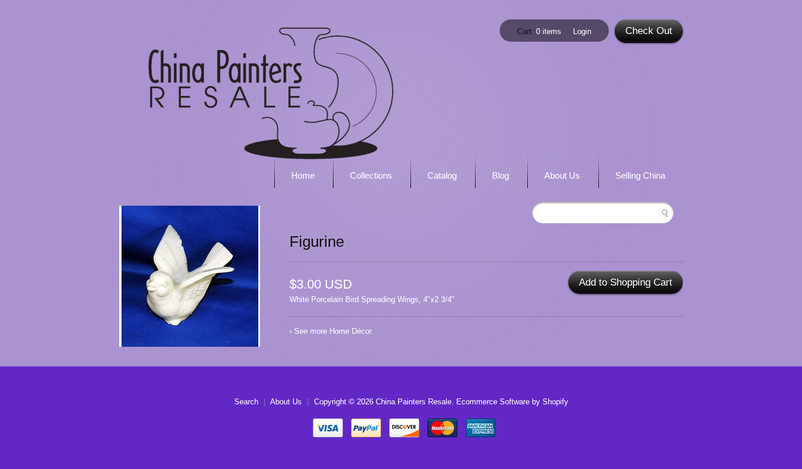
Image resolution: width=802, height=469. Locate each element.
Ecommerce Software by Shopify (512, 401)
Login (582, 31)
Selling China (640, 175)
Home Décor (350, 331)
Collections (371, 175)
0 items (548, 31)
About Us (562, 175)
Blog (500, 175)
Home (303, 175)
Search (246, 401)
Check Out (648, 30)
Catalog (442, 175)
